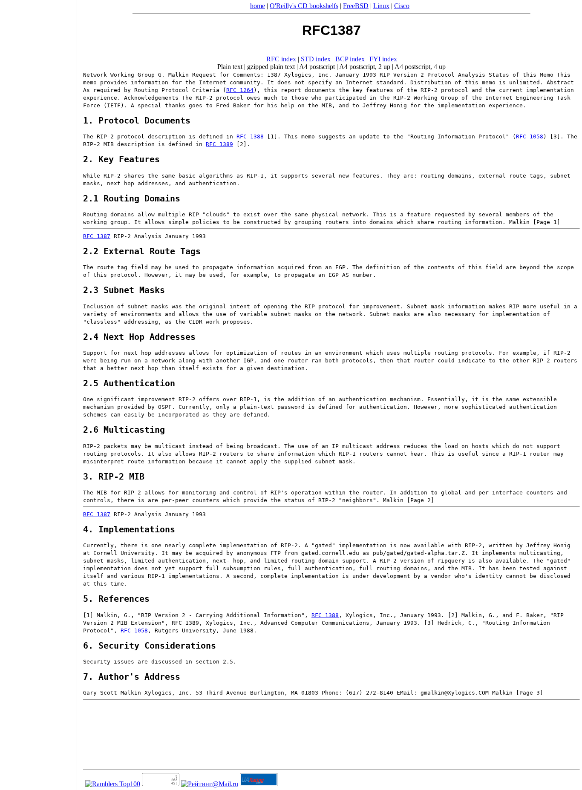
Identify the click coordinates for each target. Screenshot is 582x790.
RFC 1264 (240, 90)
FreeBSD (356, 5)
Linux (381, 5)
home (257, 5)
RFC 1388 (250, 136)
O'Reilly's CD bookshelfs (304, 5)
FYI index (383, 59)
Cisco (401, 5)
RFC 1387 (96, 236)
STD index (316, 59)
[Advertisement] (38, 392)
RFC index (281, 59)
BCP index (350, 59)
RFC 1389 (219, 144)
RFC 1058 (529, 136)
